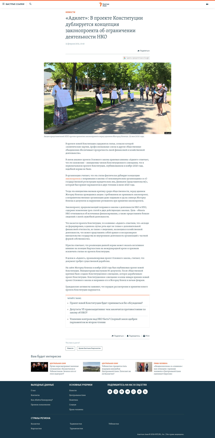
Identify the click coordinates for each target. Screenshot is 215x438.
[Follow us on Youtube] (110, 391)
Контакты (35, 395)
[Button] (143, 50)
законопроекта (73, 179)
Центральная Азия (58, 364)
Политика (73, 400)
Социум (72, 405)
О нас (33, 391)
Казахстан (35, 424)
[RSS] (145, 391)
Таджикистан (76, 424)
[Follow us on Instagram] (115, 391)
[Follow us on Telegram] (127, 391)
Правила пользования (40, 405)
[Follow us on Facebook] (121, 391)
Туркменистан (76, 429)
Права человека (160, 364)
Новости (70, 12)
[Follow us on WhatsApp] (133, 391)
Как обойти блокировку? (42, 400)
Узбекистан (114, 424)
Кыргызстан (36, 429)
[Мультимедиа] (207, 4)
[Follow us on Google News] (139, 391)
